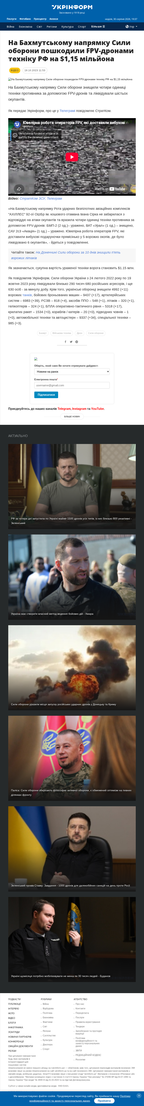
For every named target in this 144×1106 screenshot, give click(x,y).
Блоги (12, 1022)
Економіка (25, 26)
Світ (39, 26)
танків (27, 295)
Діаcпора (47, 1044)
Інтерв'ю (13, 1008)
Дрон (79, 333)
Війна (10, 26)
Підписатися (46, 394)
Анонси (54, 18)
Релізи (12, 1051)
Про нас (80, 1004)
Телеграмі (68, 111)
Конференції (16, 1041)
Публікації (14, 1004)
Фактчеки (47, 1022)
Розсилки (80, 1059)
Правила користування (88, 1022)
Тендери (80, 1026)
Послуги (11, 18)
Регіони (52, 26)
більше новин (72, 416)
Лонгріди (14, 1032)
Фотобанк (25, 18)
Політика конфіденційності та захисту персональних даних (88, 1042)
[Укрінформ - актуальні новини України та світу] (72, 7)
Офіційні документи (20, 1046)
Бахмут (43, 333)
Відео (11, 1018)
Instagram (79, 408)
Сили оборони (96, 333)
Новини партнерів (19, 1037)
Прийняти (104, 1100)
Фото (11, 1013)
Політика (47, 1013)
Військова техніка (61, 333)
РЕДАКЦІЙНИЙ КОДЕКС (88, 1055)
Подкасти (14, 999)
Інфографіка (15, 1027)
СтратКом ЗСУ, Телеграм (41, 198)
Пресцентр (40, 18)
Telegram (64, 408)
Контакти (80, 1008)
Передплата (82, 1013)
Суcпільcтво (49, 1035)
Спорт (82, 26)
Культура (68, 26)
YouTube (97, 408)
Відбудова (48, 1008)
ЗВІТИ (79, 1050)
